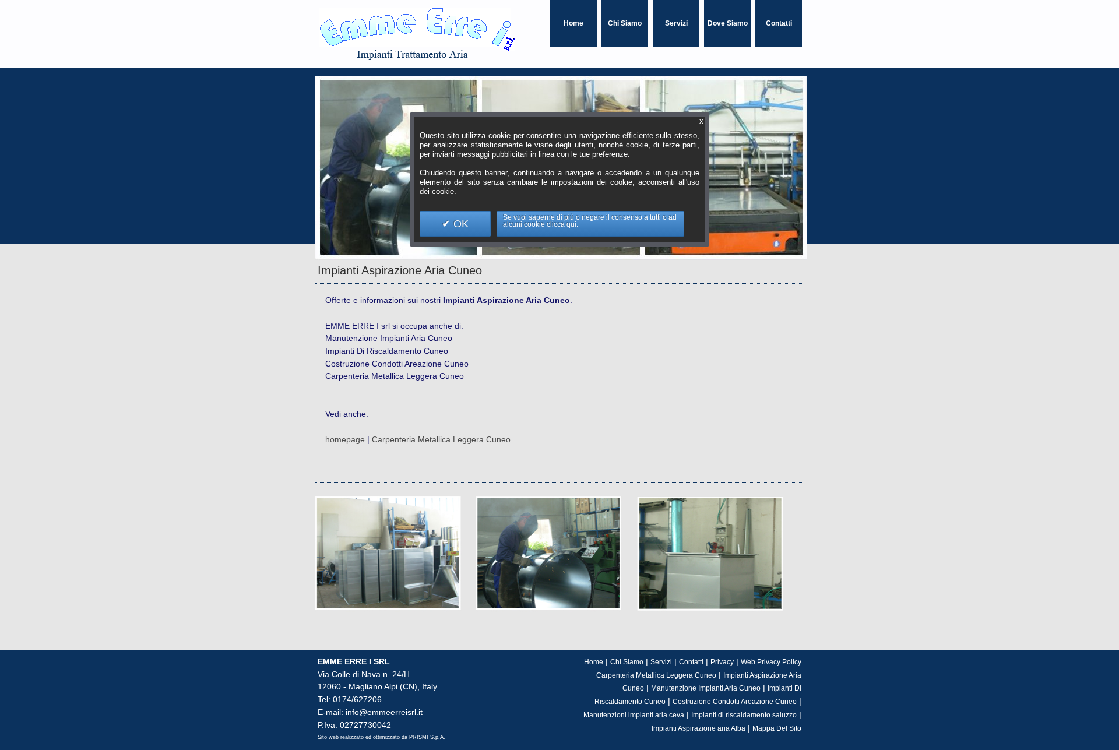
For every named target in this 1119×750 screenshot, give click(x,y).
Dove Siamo (728, 23)
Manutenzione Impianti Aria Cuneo (706, 688)
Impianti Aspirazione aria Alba (698, 728)
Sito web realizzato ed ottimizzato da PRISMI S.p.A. (381, 737)
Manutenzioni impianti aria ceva (633, 715)
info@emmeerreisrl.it (383, 712)
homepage (345, 439)
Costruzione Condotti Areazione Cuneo (735, 702)
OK (460, 224)
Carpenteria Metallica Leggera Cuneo (441, 439)
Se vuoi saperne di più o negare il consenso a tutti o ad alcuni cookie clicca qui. (590, 220)
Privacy (722, 662)
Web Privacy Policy (771, 662)
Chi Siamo (625, 23)
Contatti (779, 23)
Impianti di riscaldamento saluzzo (744, 715)
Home (573, 23)
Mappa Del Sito (776, 728)
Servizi (676, 23)
